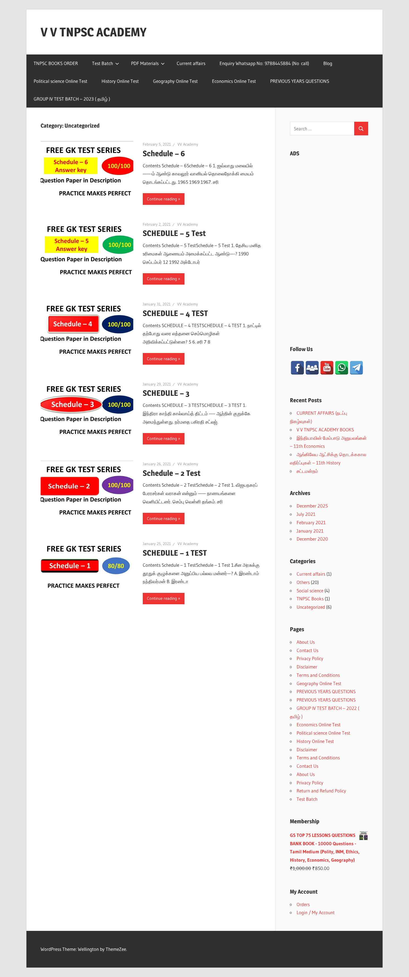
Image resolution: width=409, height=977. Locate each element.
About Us (306, 642)
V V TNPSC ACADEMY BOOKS (325, 429)
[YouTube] (327, 368)
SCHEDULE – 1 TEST (175, 553)
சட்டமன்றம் (307, 471)
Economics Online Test (234, 81)
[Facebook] (297, 368)
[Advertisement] (329, 245)
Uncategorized (311, 607)
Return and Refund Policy (321, 791)
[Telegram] (356, 368)
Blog (327, 63)
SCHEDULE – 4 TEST (175, 313)
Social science (310, 590)
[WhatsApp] (342, 368)
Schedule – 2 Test (172, 473)
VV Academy (188, 144)
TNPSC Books (310, 598)
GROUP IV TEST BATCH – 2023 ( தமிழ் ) (72, 99)
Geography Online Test (175, 81)
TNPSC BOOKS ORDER (56, 63)
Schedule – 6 (164, 153)
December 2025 (312, 506)
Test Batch (102, 63)
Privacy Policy (310, 658)
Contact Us (307, 650)
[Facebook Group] (312, 368)
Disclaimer (307, 667)
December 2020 (312, 539)
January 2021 (310, 531)
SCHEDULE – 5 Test (174, 233)
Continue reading (162, 199)
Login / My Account (316, 912)
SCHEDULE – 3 (166, 393)
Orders (303, 904)
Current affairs (191, 63)
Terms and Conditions (318, 675)
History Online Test (120, 81)
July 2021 (306, 514)
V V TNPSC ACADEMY (93, 31)
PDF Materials (145, 63)
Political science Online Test (60, 81)
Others (303, 582)
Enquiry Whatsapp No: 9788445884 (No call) (264, 63)
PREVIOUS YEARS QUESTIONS (299, 81)
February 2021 (311, 522)
